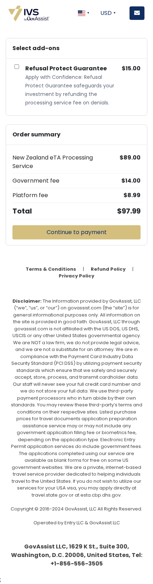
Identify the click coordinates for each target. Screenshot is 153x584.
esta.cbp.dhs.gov (100, 495)
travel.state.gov (50, 495)
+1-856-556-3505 (77, 563)
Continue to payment (77, 232)
